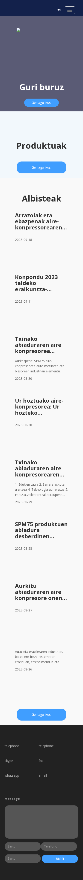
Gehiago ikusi (41, 102)
